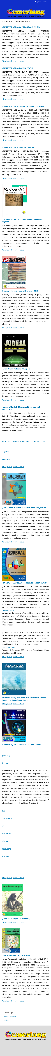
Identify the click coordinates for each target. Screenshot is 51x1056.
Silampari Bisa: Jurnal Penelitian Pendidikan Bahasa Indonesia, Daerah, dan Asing (24, 699)
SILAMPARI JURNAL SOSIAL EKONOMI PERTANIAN (23, 106)
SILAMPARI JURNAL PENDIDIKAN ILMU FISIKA (21, 745)
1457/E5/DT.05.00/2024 (11, 647)
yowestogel (6, 755)
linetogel (5, 763)
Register (38, 2)
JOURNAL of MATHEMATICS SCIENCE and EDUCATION (24, 583)
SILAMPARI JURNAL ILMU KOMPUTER (17, 68)
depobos (5, 452)
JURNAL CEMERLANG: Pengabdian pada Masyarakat (24, 508)
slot (3, 810)
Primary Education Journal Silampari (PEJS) (20, 291)
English (6, 1020)
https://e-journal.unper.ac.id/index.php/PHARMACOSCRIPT (24, 441)
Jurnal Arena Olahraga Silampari (16, 369)
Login (45, 2)
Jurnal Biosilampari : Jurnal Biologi (16, 919)
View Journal (7, 61)
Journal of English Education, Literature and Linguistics (21, 408)
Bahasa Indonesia (10, 1017)
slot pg (5, 841)
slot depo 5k (7, 818)
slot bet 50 (6, 833)
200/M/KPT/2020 (9, 610)
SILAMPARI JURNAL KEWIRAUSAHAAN (18, 147)
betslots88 (6, 459)
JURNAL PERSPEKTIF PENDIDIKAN (16, 955)
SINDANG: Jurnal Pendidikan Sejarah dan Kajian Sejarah (22, 220)
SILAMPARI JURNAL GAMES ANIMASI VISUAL (21, 27)
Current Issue (18, 61)
